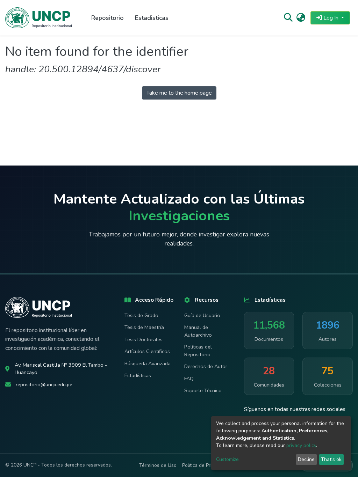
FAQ (189, 378)
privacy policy (301, 445)
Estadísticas (137, 375)
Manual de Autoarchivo (198, 331)
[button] (301, 18)
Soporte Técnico (203, 390)
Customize (227, 459)
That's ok (331, 459)
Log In (331, 18)
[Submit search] (288, 17)
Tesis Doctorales (143, 339)
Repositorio (107, 18)
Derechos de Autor (205, 366)
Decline (306, 459)
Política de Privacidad (205, 465)
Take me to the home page (179, 93)
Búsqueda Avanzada (147, 363)
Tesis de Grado (141, 315)
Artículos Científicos (147, 351)
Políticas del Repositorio (198, 350)
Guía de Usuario (202, 315)
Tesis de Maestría (144, 327)
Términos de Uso (158, 465)
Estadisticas (152, 18)
